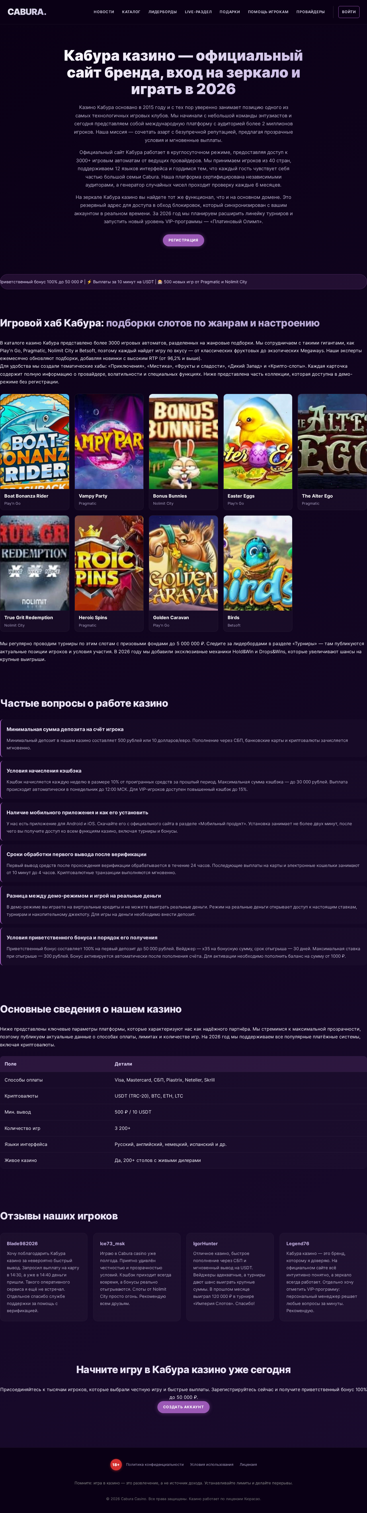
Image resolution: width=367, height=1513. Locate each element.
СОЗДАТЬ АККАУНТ (183, 1407)
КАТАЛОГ (131, 12)
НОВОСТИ (104, 12)
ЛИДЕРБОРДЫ (163, 12)
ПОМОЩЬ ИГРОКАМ (268, 12)
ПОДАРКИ (230, 12)
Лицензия (248, 1464)
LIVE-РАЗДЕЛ (198, 12)
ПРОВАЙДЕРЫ (310, 12)
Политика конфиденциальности (155, 1464)
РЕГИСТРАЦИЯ (183, 240)
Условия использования (211, 1464)
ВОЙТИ (349, 12)
